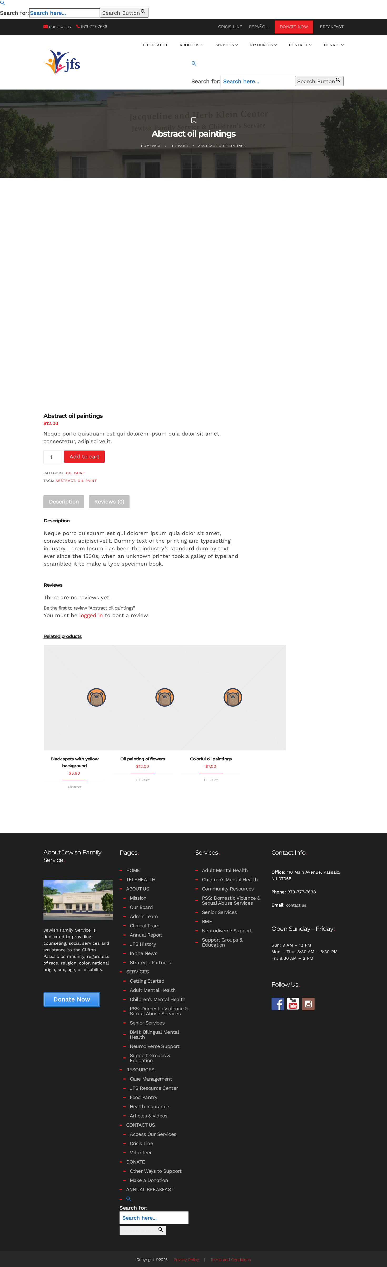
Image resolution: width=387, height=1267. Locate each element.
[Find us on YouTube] (293, 1004)
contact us (60, 26)
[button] (2, 4)
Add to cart (85, 456)
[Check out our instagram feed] (308, 1004)
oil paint (87, 481)
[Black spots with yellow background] (74, 697)
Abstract (74, 787)
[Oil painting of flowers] (142, 697)
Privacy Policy (186, 1259)
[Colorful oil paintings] (211, 697)
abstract (65, 481)
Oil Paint (180, 146)
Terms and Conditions (230, 1259)
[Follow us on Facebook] (277, 1004)
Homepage (151, 146)
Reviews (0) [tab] (109, 501)
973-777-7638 (94, 26)
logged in (91, 615)
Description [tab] (64, 501)
